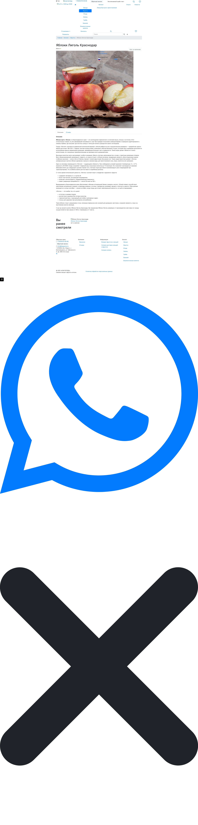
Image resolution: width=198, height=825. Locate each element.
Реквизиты (65, 34)
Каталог (101, 4)
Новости (137, 4)
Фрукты (85, 11)
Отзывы (68, 132)
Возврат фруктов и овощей (109, 242)
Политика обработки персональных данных (99, 271)
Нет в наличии (135, 49)
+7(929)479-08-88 (81, 1)
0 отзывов (101, 51)
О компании (65, 31)
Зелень (85, 17)
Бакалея (85, 23)
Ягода (85, 14)
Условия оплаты (106, 250)
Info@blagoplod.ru (63, 246)
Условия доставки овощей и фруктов (109, 246)
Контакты (83, 31)
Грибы (85, 20)
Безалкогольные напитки (85, 27)
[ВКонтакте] (56, 253)
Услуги (128, 4)
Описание (60, 132)
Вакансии (82, 242)
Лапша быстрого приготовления (107, 7)
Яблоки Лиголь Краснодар (79, 221)
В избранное (103, 53)
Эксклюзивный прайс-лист (116, 1)
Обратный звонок (96, 1)
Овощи (85, 7)
